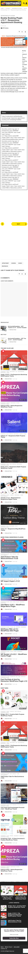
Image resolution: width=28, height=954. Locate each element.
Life (11, 804)
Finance (11, 835)
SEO (14, 627)
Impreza (8, 402)
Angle (7, 371)
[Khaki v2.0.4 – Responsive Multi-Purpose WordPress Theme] (14, 453)
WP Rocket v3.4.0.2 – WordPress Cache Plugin (14, 655)
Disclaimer (16, 947)
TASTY (16, 526)
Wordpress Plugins (8, 15)
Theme (7, 372)
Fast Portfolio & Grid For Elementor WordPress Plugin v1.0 (14, 680)
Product (14, 773)
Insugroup (16, 835)
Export (11, 579)
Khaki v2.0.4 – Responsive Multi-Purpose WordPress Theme (13, 467)
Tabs (18, 773)
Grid (19, 676)
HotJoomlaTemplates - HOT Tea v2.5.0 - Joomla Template (17, 339)
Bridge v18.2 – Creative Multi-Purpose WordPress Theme (12, 714)
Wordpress (3, 371)
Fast (17, 676)
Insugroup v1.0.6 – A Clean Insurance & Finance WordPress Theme (12, 839)
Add (11, 773)
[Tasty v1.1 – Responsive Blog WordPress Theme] (14, 515)
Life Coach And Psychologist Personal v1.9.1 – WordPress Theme (12, 808)
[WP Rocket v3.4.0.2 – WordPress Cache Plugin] (14, 643)
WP (18, 579)
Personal (14, 804)
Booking (13, 263)
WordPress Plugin (5, 677)
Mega (11, 601)
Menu (14, 601)
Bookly (20, 263)
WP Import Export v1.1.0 (10, 581)
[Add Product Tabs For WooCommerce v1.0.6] (14, 546)
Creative (12, 711)
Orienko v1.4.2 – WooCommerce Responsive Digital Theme (10, 498)
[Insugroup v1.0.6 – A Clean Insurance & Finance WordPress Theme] (14, 825)
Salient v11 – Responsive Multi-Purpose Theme (13, 436)
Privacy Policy (8, 947)
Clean (7, 835)
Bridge (7, 711)
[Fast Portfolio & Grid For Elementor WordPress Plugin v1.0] (14, 668)
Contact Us (4, 948)
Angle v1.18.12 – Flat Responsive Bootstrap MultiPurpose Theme (14, 375)
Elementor (12, 676)
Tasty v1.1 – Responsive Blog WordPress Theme (13, 529)
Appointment (5, 263)
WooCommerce (4, 496)
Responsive (5, 266)
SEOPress (18, 627)
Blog (7, 526)
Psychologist (20, 804)
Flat (16, 371)
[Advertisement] (11, 61)
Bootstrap (12, 371)
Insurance (21, 835)
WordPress (23, 627)
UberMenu (22, 601)
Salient (21, 433)
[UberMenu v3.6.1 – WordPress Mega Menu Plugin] (14, 594)
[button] (24, 3)
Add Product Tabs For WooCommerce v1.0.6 (9, 557)
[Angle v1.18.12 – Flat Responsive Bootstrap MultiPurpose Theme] (14, 360)
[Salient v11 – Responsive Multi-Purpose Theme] (14, 423)
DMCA (2, 947)
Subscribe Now (14, 938)
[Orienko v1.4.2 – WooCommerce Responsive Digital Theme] (14, 484)
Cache (11, 651)
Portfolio (23, 676)
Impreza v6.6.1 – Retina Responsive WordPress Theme (11, 406)
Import (15, 579)
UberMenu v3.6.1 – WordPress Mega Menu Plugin (13, 605)
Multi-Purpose (9, 433)
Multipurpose (21, 371)
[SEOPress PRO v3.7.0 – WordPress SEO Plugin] (14, 619)
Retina (17, 402)
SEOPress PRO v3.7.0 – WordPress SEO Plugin (10, 630)
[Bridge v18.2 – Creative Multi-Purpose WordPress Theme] (14, 700)
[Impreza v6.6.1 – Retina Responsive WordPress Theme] (14, 392)
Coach (7, 804)
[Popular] (3, 351)
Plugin (17, 601)
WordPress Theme (5, 465)
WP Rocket (3, 652)
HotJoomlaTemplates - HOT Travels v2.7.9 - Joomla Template (17, 327)
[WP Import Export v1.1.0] (14, 571)
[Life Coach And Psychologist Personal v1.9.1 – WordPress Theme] (14, 794)
